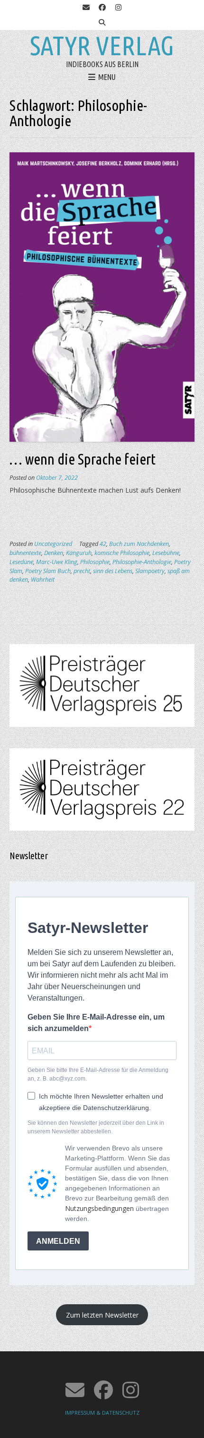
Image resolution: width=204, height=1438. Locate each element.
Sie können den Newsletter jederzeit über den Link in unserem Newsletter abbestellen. (96, 1127)
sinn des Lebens (112, 571)
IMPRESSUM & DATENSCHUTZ (102, 1412)
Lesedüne (21, 562)
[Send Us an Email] (86, 7)
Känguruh (79, 553)
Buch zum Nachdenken (139, 544)
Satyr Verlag (102, 45)
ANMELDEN (58, 1241)
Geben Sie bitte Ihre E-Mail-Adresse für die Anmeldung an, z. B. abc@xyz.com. (98, 1074)
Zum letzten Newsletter (102, 1314)
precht (82, 571)
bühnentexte (25, 553)
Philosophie (95, 562)
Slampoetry (150, 571)
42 (103, 544)
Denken (53, 553)
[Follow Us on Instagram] (118, 7)
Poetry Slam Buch (48, 571)
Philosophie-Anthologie (141, 562)
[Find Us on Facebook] (102, 7)
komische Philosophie (121, 553)
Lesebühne (165, 553)
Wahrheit (43, 579)
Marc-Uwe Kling (56, 562)
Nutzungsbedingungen (99, 1208)
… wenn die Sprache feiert (82, 458)
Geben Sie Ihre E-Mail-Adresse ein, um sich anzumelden (96, 1022)
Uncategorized (53, 544)
